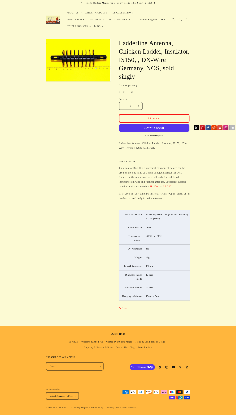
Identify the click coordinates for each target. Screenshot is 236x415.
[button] (74, 12)
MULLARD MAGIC (61, 408)
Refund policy (145, 347)
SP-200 (167, 186)
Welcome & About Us (92, 342)
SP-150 (154, 186)
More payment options (154, 136)
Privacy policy (113, 408)
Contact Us (121, 347)
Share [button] (125, 308)
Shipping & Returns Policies (98, 347)
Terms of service (129, 408)
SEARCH (73, 342)
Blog (132, 347)
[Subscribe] (99, 366)
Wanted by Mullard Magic (119, 342)
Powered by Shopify (79, 408)
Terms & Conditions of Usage (150, 342)
